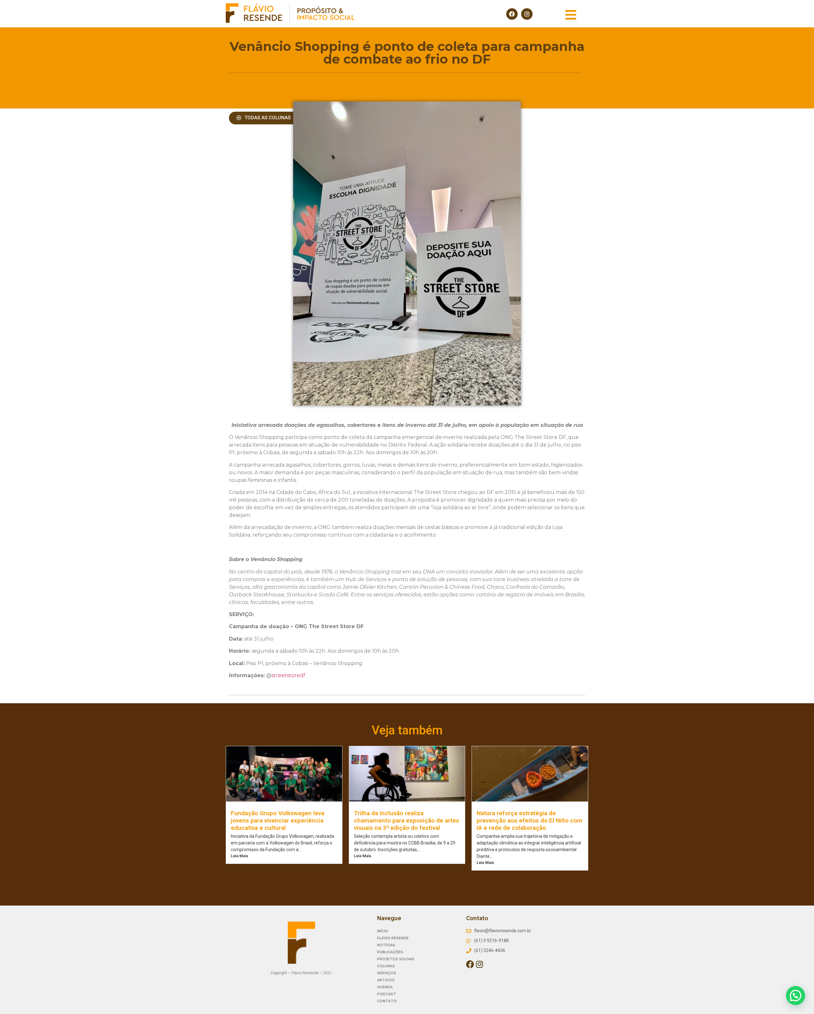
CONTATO (387, 1001)
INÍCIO (382, 931)
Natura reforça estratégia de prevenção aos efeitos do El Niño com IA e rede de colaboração (530, 820)
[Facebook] (512, 14)
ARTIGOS (386, 980)
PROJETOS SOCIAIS (395, 959)
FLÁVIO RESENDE (393, 938)
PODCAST (386, 994)
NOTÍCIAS (386, 945)
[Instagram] (527, 14)
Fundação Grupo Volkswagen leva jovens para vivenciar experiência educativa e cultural (277, 820)
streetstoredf (288, 675)
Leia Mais (239, 855)
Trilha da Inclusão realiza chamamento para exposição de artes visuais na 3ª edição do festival (406, 820)
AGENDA (385, 987)
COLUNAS (386, 966)
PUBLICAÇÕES (390, 952)
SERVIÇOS (386, 973)
